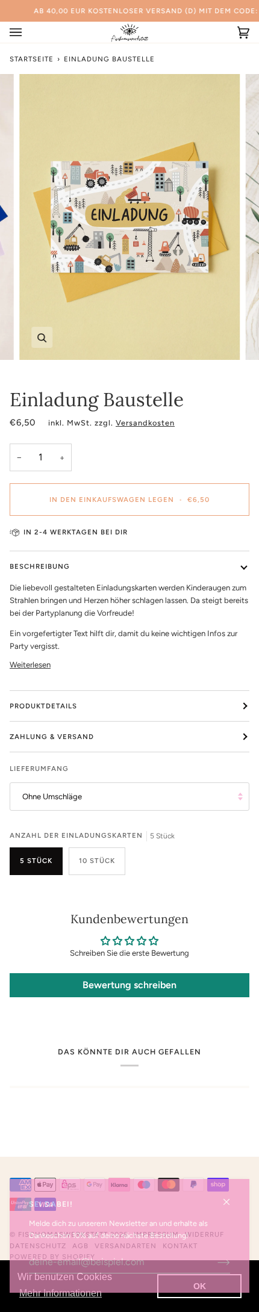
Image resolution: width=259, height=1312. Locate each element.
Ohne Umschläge (52, 796)
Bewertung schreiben (129, 985)
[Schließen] (231, 1197)
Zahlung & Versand (52, 736)
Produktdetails (43, 706)
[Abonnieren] (214, 1262)
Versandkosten (145, 422)
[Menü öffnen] (28, 32)
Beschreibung (40, 566)
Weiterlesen (30, 664)
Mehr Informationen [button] (60, 1293)
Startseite (32, 59)
